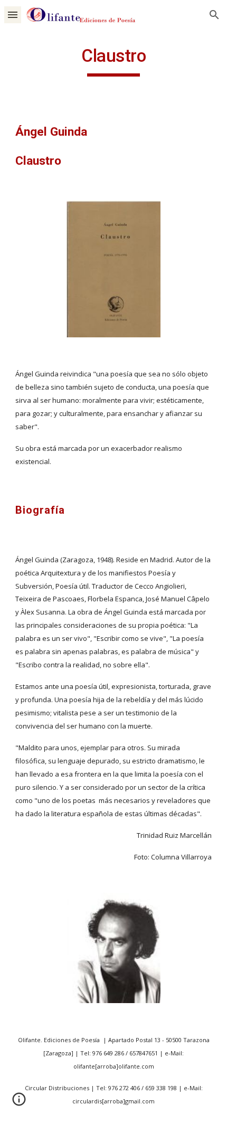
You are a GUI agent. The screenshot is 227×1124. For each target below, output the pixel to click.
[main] (113, 61)
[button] (12, 14)
